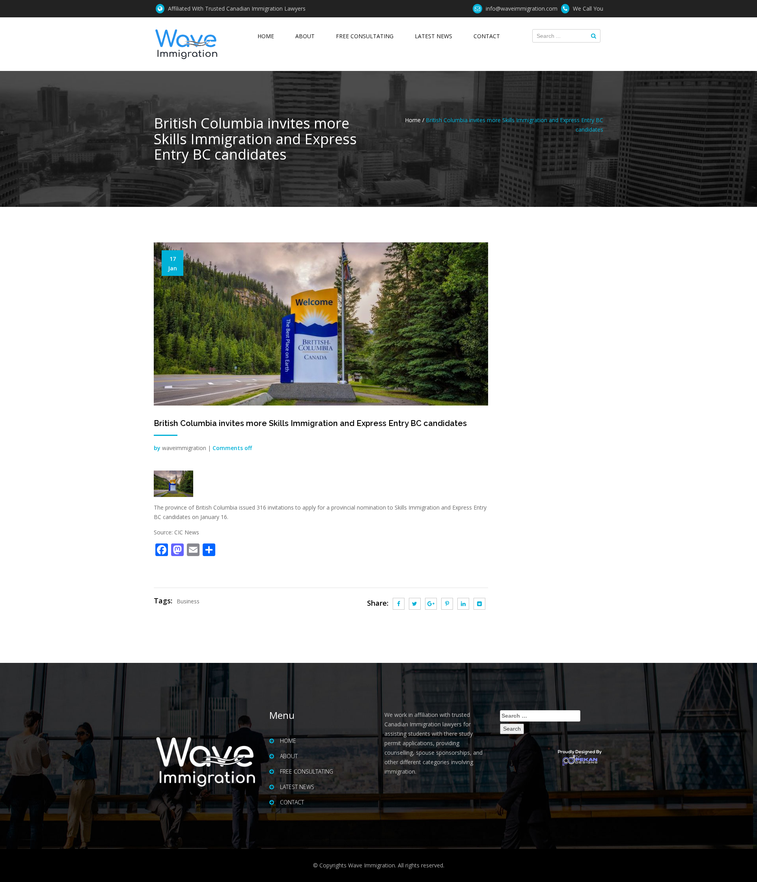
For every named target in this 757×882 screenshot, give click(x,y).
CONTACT (487, 36)
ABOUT (305, 36)
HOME (265, 36)
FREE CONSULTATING (364, 36)
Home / (414, 120)
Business (188, 601)
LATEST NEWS (433, 36)
